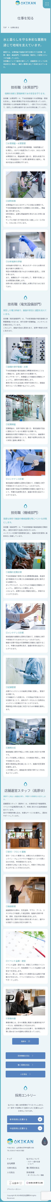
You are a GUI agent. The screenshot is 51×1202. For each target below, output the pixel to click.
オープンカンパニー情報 (36, 1175)
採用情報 (30, 1172)
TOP (5, 27)
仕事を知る (12, 1167)
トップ (9, 1158)
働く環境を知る (33, 1167)
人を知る (11, 1172)
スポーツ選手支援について (34, 1163)
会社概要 (11, 1163)
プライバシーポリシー (14, 1189)
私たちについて (33, 1158)
